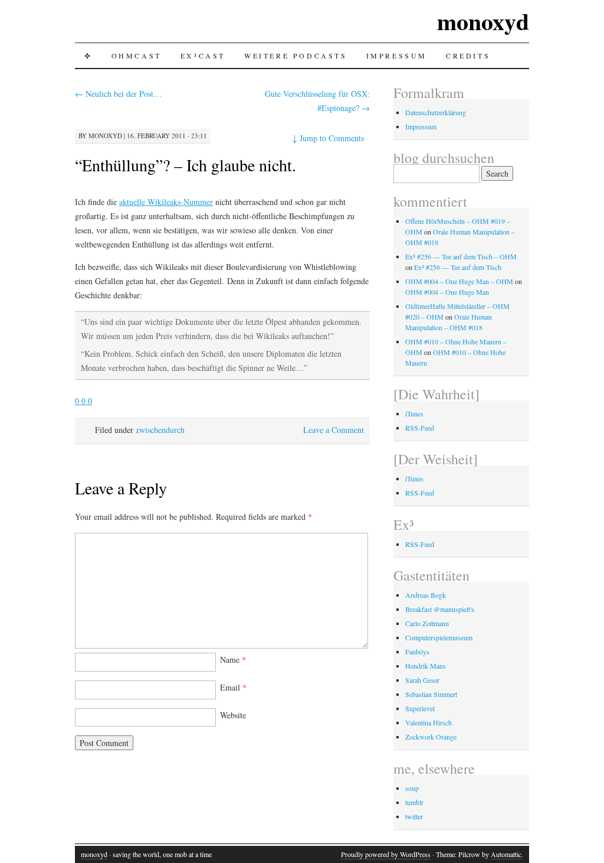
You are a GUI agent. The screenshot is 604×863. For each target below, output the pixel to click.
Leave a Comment (333, 429)
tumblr (414, 802)
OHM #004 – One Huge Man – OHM (459, 281)
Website (233, 715)
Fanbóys (417, 651)
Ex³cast (202, 55)
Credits (468, 55)
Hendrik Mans (425, 665)
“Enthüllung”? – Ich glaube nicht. (185, 165)
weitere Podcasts (295, 55)
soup (412, 788)
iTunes (414, 413)
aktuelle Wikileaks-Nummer (166, 201)
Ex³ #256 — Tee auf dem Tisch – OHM (461, 256)
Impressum (396, 55)
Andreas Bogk (425, 595)
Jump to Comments (328, 138)
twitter (414, 816)
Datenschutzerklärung (435, 112)
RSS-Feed (419, 427)
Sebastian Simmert (431, 694)
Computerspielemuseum (438, 637)
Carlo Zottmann (427, 623)
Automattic (506, 854)
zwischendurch (160, 429)
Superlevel (420, 708)
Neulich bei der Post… (118, 93)
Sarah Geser (422, 680)
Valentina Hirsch (428, 722)
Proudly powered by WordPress (386, 854)
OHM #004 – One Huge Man (447, 292)
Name (233, 659)
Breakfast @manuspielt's (439, 609)
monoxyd (483, 21)
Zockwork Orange (431, 736)
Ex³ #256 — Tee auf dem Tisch (457, 267)
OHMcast (136, 55)
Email (233, 687)
